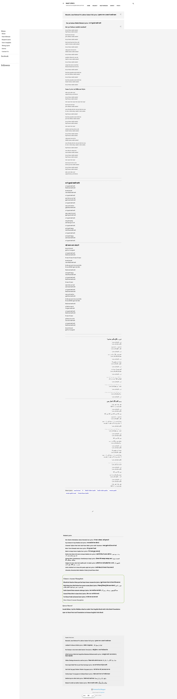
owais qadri (113, 490)
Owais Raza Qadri (83, 493)
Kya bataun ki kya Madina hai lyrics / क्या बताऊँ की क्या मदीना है (82, 542)
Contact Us (5, 51)
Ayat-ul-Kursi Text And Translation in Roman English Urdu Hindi (83, 612)
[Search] (133, 4)
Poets (118, 5)
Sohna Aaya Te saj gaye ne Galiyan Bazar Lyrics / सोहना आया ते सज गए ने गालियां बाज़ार (87, 674)
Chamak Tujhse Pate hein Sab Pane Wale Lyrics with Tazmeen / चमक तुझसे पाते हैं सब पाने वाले (91, 545)
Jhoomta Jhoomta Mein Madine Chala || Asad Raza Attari (82, 570)
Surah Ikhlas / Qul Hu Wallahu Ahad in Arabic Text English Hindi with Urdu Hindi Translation (91, 609)
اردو (93, 695)
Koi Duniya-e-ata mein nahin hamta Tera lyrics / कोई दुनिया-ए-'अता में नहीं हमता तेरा (86, 649)
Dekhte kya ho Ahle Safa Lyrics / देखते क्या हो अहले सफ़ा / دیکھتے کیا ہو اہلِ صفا (85, 678)
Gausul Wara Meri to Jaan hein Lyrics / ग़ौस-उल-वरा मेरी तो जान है (81, 593)
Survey (112, 5)
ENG (84, 695)
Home (88, 5)
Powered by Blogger (99, 689)
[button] (120, 15)
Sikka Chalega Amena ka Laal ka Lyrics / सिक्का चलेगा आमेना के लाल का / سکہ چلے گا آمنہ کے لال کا (90, 660)
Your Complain (6, 42)
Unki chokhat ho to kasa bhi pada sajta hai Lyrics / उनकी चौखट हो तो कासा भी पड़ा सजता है (89, 567)
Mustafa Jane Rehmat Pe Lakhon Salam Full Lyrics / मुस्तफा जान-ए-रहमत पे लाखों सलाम (90, 15)
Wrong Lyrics (6, 45)
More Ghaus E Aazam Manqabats (73, 600)
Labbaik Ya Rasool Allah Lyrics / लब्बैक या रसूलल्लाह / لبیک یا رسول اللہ (83, 645)
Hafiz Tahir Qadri (90, 490)
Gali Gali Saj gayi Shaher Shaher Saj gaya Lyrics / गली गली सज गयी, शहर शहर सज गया (87, 669)
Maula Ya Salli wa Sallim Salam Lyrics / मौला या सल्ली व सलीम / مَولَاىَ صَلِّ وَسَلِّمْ (86, 683)
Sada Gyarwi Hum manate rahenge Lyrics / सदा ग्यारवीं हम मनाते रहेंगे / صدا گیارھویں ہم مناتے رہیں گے (90, 590)
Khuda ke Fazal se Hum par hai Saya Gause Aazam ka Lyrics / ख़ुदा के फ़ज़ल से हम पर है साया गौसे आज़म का (91, 582)
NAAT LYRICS (70, 3)
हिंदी (88, 695)
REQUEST (95, 5)
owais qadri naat (71, 493)
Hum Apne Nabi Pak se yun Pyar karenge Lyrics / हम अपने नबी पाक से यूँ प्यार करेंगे (86, 665)
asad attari (77, 490)
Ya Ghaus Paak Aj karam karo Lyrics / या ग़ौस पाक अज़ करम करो (80, 597)
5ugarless (102, 692)
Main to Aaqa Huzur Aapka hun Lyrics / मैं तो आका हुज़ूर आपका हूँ (82, 551)
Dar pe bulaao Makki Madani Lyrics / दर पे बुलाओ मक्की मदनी (83, 23)
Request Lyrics (6, 39)
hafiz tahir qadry (102, 490)
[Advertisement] (129, 31)
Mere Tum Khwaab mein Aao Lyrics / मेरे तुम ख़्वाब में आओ (80, 548)
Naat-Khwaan (104, 5)
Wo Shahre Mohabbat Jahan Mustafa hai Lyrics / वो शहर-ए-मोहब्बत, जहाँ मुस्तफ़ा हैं (87, 540)
